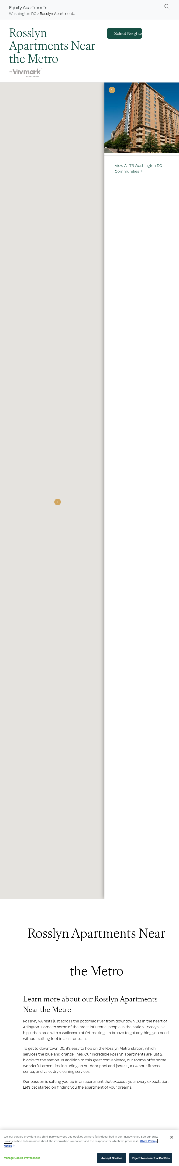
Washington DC (22, 13)
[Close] (171, 1137)
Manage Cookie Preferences (22, 1157)
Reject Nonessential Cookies (151, 1158)
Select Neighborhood (128, 33)
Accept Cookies (111, 1158)
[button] (167, 6)
